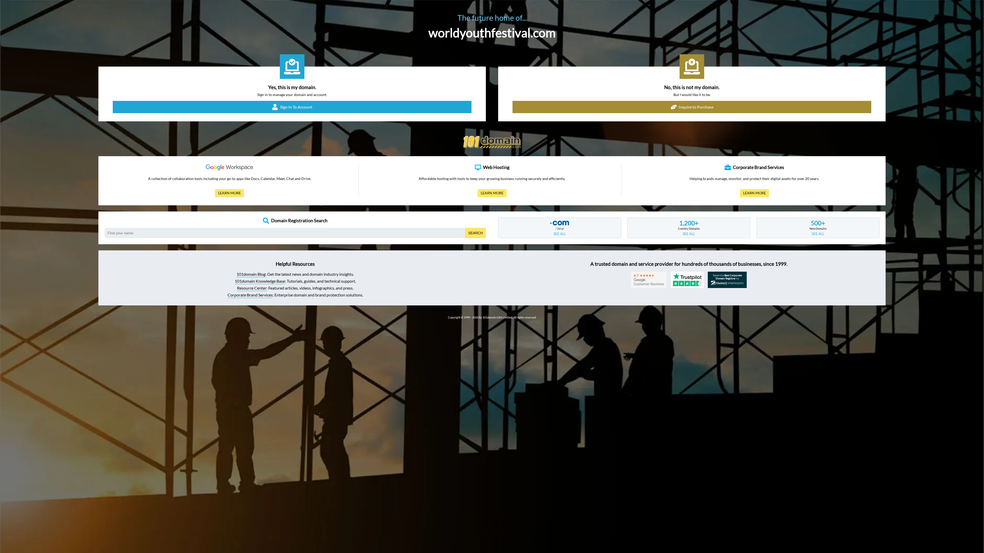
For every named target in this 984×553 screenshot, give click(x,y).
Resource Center (251, 287)
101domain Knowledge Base (260, 281)
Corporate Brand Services (250, 294)
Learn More (228, 194)
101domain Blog (251, 274)
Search (475, 233)
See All (560, 234)
